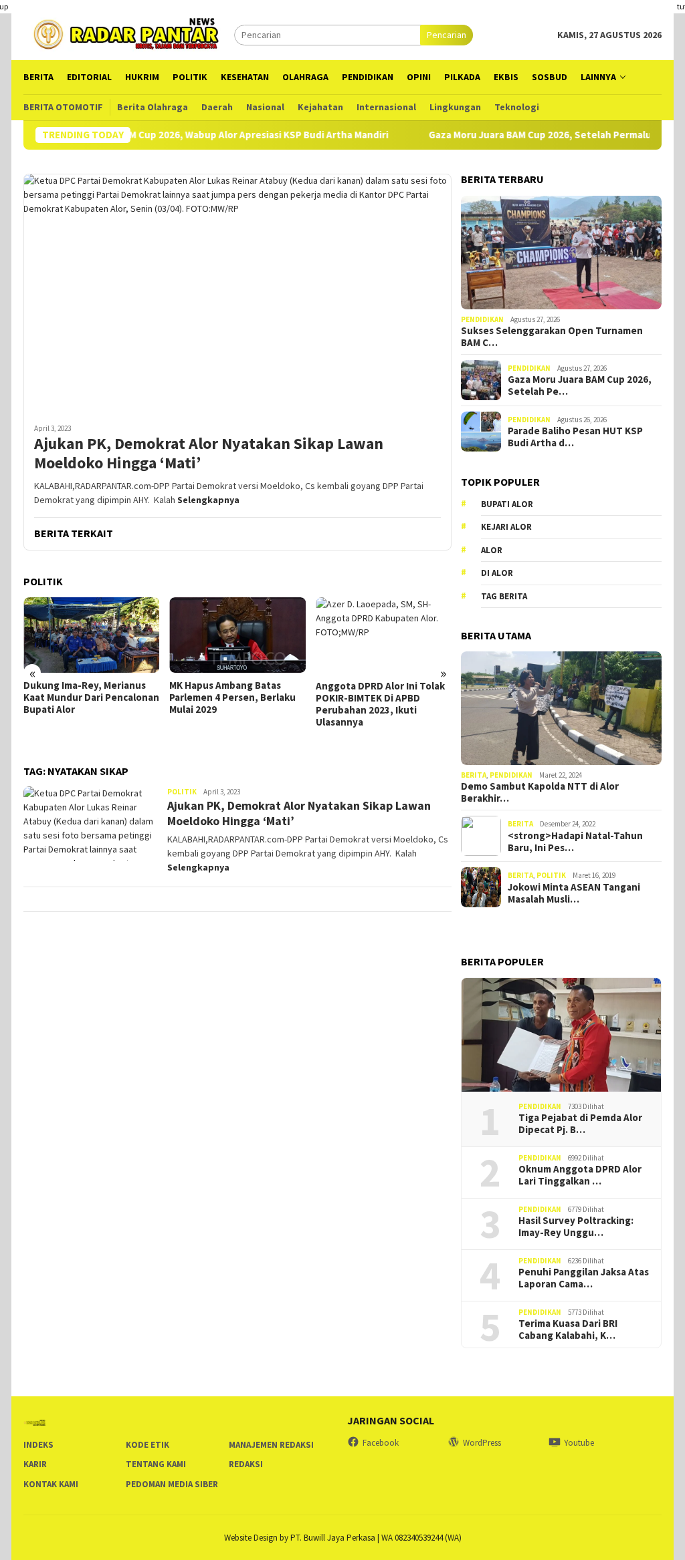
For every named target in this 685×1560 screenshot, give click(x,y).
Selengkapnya (208, 500)
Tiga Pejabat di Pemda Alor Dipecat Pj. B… (580, 1124)
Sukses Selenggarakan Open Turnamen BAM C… (552, 337)
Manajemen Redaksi (271, 1444)
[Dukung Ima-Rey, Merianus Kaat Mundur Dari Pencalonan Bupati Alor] (91, 635)
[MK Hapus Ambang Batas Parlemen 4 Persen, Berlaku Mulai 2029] (237, 635)
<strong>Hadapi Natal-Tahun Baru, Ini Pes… (575, 842)
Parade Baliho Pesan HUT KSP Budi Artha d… (575, 437)
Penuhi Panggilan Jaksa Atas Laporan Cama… (583, 1278)
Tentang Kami (156, 1464)
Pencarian (446, 35)
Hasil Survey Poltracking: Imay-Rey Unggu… (575, 1227)
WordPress (482, 1442)
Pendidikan (482, 319)
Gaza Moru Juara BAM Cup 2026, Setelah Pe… (580, 385)
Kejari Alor (506, 526)
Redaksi (246, 1464)
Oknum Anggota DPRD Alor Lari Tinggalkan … (580, 1175)
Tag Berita (504, 596)
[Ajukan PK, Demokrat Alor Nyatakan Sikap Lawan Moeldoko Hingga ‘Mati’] (237, 293)
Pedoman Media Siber (172, 1484)
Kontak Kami (50, 1484)
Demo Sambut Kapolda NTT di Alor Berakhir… (540, 792)
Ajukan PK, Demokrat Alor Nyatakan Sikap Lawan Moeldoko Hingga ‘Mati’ (208, 453)
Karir (35, 1464)
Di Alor (497, 573)
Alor (491, 550)
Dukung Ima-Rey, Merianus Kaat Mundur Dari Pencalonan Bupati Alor (91, 697)
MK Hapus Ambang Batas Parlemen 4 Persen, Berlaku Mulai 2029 (232, 697)
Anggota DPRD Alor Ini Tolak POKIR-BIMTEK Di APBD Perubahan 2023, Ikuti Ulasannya (380, 704)
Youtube (579, 1442)
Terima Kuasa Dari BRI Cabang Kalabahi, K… (567, 1329)
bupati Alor (507, 504)
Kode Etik (147, 1444)
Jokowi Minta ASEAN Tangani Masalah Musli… (574, 893)
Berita (473, 775)
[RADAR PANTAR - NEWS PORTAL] (128, 33)
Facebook (381, 1442)
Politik (182, 791)
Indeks (38, 1444)
